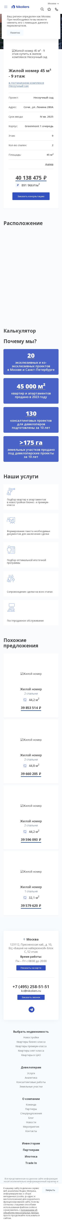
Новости (31, 1122)
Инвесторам (31, 1143)
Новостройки (31, 1037)
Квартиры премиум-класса (31, 1046)
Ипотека (31, 1156)
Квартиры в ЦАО (31, 1055)
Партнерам (31, 1150)
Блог (31, 1117)
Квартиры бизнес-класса (31, 1041)
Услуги (31, 1073)
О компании (31, 1099)
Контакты (31, 1131)
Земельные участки (31, 1086)
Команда (31, 1104)
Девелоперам (31, 1067)
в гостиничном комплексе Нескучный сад (26, 84)
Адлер (49, 164)
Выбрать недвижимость (31, 1032)
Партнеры (31, 1109)
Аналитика (31, 1077)
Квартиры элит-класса (31, 1050)
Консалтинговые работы (31, 1082)
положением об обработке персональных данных (21, 1211)
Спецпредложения (31, 1113)
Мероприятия (31, 1126)
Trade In (31, 1163)
